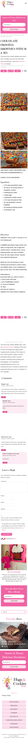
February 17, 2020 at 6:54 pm (7, 438)
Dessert (20, 342)
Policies (22, 737)
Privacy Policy (6, 695)
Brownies (15, 342)
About (9, 737)
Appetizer (14, 702)
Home (5, 737)
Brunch (14, 705)
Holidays (14, 716)
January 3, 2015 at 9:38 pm (9, 402)
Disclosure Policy (8, 347)
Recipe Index (15, 737)
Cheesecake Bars (14, 720)
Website (3, 509)
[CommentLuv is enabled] (9, 539)
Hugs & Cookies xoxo (9, 453)
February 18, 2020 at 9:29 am (9, 455)
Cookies (14, 724)
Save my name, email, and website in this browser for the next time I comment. (11, 518)
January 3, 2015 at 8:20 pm (7, 385)
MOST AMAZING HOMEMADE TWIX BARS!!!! (14, 643)
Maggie (3, 384)
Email (3, 502)
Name (3, 495)
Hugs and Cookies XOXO (7, 3)
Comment (4, 481)
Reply (3, 397)
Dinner (14, 713)
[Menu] (25, 3)
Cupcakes (14, 727)
